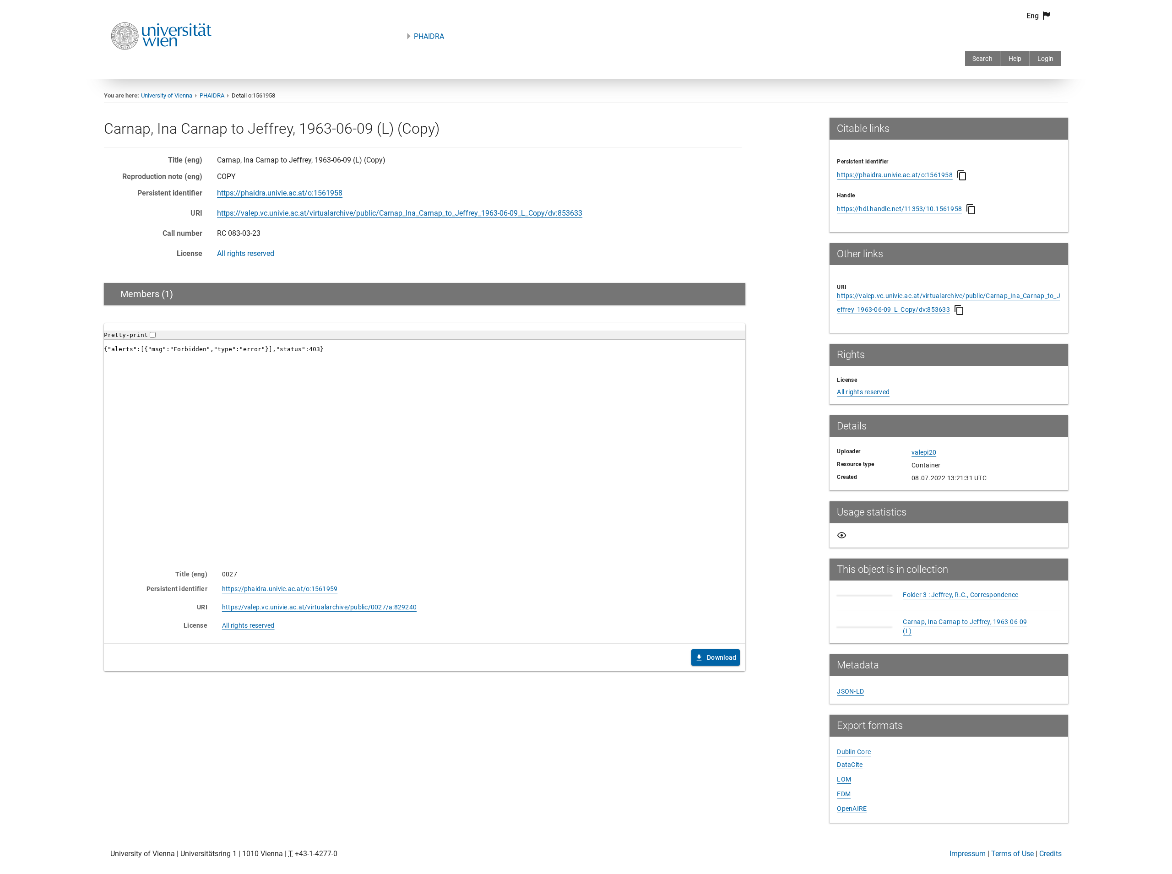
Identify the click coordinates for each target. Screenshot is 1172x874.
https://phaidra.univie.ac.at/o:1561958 (279, 193)
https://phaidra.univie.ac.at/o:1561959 (280, 588)
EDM (844, 794)
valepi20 (924, 452)
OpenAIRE (852, 808)
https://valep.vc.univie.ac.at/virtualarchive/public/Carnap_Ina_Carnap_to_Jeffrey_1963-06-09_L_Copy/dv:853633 (399, 213)
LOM (844, 779)
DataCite (850, 764)
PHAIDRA (429, 36)
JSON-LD (850, 691)
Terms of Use (1012, 853)
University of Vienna (166, 95)
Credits (1050, 853)
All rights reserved (245, 253)
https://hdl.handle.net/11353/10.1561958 (899, 208)
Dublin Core (854, 751)
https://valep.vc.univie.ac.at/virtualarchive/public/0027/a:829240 (319, 607)
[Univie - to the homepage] (161, 62)
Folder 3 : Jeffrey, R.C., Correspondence (960, 594)
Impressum (968, 853)
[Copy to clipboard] (962, 175)
